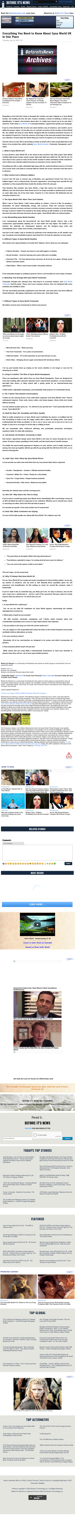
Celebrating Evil (45, 1434)
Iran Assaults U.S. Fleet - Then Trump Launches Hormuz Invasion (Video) (19, 1364)
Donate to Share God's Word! (37, 947)
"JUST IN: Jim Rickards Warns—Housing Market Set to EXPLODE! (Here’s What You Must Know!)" (20, 1184)
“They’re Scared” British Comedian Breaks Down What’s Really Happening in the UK (54, 1451)
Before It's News (18, 2)
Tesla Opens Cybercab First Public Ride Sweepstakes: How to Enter (17, 1434)
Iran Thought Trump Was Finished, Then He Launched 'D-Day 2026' (55, 1320)
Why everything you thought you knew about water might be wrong (13, 336)
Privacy (35, 1480)
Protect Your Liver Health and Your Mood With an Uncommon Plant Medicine (19, 1427)
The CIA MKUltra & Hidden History (52, 1439)
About (6, 1480)
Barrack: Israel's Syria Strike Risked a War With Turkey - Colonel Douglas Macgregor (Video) (56, 1348)
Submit (67, 1138)
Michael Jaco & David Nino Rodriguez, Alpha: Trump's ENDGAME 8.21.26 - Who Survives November (55, 1244)
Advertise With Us (15, 1480)
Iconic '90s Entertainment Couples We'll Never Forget (60, 545)
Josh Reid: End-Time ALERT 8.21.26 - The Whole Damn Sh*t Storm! (18, 1261)
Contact (29, 1480)
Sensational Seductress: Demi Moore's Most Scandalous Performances (35, 989)
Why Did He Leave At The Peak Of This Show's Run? (33, 1019)
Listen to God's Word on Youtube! (37, 943)
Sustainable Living (55, 6)
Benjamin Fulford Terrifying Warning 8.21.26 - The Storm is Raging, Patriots (18, 1176)
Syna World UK (24, 124)
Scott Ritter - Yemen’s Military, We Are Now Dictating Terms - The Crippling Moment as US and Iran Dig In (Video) (56, 1365)
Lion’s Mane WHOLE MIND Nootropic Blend (16, 704)
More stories (29, 24)
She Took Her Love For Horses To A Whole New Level (33, 1079)
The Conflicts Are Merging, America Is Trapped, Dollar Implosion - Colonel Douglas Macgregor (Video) (19, 1201)
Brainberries (29, 338)
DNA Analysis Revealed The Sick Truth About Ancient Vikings (33, 1410)
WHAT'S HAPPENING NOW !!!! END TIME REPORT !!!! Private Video (54, 1176)
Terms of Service (45, 1480)
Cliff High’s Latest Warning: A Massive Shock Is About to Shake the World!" (56, 1193)
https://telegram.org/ (27, 1104)
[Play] (37, 924)
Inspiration (66, 6)
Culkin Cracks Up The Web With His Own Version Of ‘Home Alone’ (35, 1049)
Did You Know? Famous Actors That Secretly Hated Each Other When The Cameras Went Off (37, 790)
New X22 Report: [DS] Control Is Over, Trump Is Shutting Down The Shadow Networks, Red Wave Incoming (56, 1168)
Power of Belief (43, 6)
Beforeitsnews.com (17, 13)
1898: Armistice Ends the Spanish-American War (56, 1445)
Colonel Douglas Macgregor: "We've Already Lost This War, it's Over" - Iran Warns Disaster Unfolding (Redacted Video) (18, 1348)
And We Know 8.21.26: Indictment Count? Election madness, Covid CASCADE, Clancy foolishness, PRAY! (55, 1184)
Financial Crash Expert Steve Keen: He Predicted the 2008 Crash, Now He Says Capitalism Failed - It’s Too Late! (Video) (54, 1339)
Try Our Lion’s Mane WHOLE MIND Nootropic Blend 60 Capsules (23, 693)
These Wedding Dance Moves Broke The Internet (37, 335)
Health (23, 6)
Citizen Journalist (48, 675)
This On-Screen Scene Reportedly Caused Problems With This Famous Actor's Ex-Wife (54, 1303)
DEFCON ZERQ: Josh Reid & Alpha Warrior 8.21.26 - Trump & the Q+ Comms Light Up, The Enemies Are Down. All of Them (56, 1227)
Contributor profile (20, 24)
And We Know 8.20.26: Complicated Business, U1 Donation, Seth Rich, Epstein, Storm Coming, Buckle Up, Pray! (20, 1339)
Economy (16, 6)
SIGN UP (28, 1128)
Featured (9, 6)
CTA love (5, 340)
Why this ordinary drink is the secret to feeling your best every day (12, 814)
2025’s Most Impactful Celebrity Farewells (11, 545)
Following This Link (40, 745)
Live (72, 6)
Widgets (41, 1483)
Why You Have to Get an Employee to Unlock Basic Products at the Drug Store (18, 1459)
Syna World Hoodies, (41, 144)
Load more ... (37, 904)
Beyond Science (32, 6)
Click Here (19, 675)
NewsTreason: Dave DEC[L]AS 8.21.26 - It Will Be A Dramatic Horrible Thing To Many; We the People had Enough (56, 1253)
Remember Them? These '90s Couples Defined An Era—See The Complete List (61, 790)
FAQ (23, 1480)
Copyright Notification (59, 1480)
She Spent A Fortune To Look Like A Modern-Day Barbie (37, 545)
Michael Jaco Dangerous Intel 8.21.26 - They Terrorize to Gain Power (55, 1261)
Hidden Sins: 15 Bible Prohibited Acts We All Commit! (58, 336)
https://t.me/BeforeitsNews (61, 1104)
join (11, 668)
